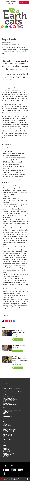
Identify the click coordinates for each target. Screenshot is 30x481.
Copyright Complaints (7, 390)
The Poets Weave (7, 435)
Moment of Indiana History (9, 429)
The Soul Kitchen (7, 439)
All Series (5, 421)
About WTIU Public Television (10, 399)
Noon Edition (6, 412)
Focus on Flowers (7, 425)
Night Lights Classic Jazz (9, 434)
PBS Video (5, 402)
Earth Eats (5, 315)
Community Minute (7, 416)
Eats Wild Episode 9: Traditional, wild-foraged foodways (18, 332)
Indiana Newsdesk (7, 411)
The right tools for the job (19, 345)
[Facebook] (21, 26)
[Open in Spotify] (6, 26)
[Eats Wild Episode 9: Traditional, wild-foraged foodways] (7, 333)
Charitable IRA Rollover (8, 453)
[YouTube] (14, 26)
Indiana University (17, 388)
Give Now (24, 2)
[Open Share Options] (25, 26)
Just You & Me (6, 428)
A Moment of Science (8, 430)
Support (5, 445)
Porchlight (5, 436)
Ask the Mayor (6, 413)
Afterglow (5, 423)
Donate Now (6, 448)
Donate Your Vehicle (8, 452)
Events (4, 442)
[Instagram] (18, 26)
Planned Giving (6, 457)
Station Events (6, 403)
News (4, 407)
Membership (6, 449)
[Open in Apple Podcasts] (10, 26)
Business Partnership (8, 450)
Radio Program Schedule (9, 398)
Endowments (6, 455)
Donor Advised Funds (8, 454)
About (4, 394)
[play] (2, 479)
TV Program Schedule (8, 400)
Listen (4, 419)
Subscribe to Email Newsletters (10, 404)
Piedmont (21, 50)
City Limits (5, 415)
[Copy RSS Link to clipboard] (2, 26)
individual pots (13, 96)
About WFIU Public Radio (9, 397)
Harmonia (5, 426)
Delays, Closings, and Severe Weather (12, 410)
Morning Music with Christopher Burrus (12, 431)
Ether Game (6, 424)
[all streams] (28, 479)
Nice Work (5, 433)
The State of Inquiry (8, 438)
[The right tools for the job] (7, 348)
